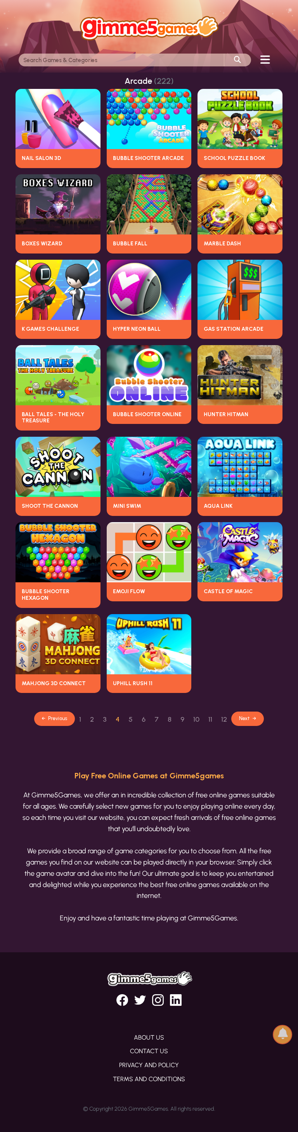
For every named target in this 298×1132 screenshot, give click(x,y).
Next (245, 718)
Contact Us (149, 1051)
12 (224, 719)
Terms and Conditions (149, 1079)
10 (196, 719)
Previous (57, 718)
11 (210, 719)
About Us (149, 1037)
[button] (282, 1032)
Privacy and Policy (149, 1065)
